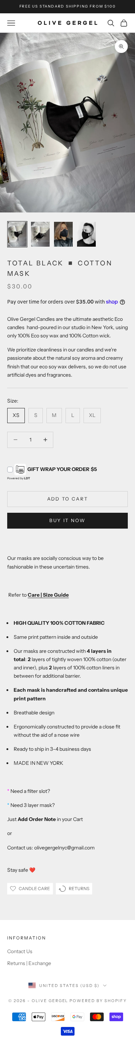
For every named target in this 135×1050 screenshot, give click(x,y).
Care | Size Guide (48, 595)
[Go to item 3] (63, 234)
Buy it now (67, 520)
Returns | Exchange (29, 963)
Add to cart (67, 499)
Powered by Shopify (98, 1000)
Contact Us (19, 951)
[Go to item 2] (40, 234)
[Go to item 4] (86, 234)
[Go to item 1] (17, 234)
